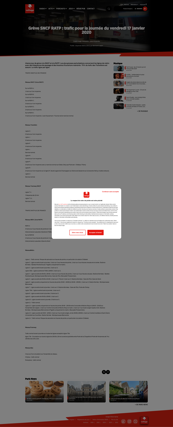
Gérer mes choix (77, 232)
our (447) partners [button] (63, 204)
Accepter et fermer (95, 232)
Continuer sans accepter (110, 192)
